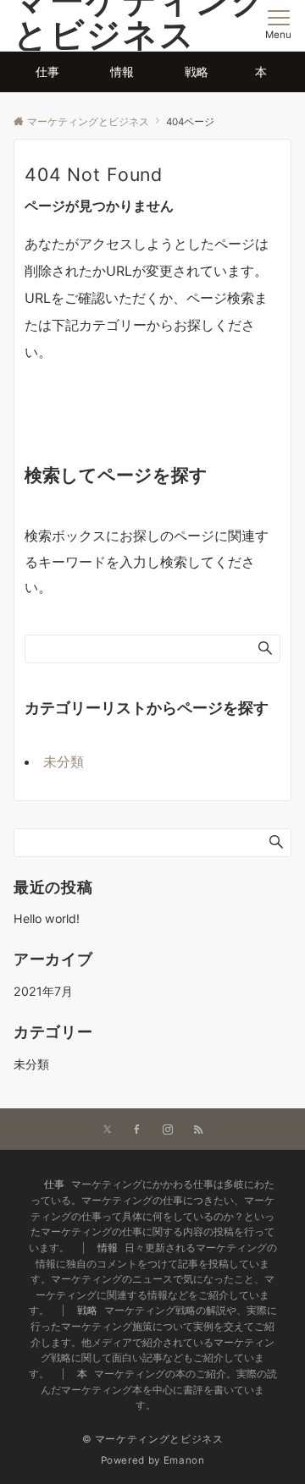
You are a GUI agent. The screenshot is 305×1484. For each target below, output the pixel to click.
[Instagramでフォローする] (168, 1130)
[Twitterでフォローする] (107, 1130)
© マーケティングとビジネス (153, 1439)
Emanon (184, 1460)
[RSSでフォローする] (198, 1130)
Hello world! (47, 918)
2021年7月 (43, 991)
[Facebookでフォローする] (137, 1130)
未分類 (63, 761)
